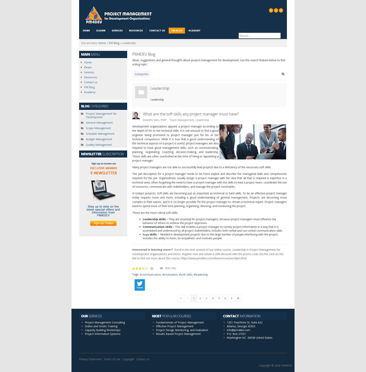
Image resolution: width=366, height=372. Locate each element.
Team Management (181, 120)
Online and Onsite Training (101, 326)
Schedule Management (100, 133)
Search (243, 29)
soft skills (186, 274)
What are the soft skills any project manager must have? (191, 114)
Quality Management (99, 144)
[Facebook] (276, 10)
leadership (201, 274)
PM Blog (114, 43)
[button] (283, 74)
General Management (99, 122)
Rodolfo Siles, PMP (155, 120)
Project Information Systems (102, 334)
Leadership (159, 88)
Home (102, 43)
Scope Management (98, 128)
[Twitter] (271, 10)
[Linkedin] (281, 10)
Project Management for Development (101, 115)
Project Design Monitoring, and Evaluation (182, 330)
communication (151, 274)
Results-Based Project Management (178, 334)
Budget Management (99, 139)
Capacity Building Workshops (102, 330)
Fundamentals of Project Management (180, 322)
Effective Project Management (174, 326)
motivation (170, 274)
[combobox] (260, 35)
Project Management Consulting (105, 322)
